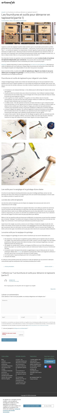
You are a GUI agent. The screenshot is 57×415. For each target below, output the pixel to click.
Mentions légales (5, 379)
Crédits (3, 369)
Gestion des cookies (6, 377)
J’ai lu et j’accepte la (15, 328)
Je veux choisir (48, 406)
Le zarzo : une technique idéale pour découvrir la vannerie (21, 361)
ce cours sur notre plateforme (38, 64)
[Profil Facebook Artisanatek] (45, 366)
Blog (2, 359)
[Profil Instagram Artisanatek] (50, 366)
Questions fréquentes (6, 366)
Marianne (3, 64)
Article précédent (8, 266)
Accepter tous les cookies (32, 406)
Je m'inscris (49, 361)
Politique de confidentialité (21, 328)
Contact (3, 361)
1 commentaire (5, 20)
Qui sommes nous (5, 367)
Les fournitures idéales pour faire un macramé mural (21, 379)
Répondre (53, 289)
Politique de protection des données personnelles (11, 410)
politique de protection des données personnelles (38, 325)
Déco (11, 20)
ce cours (20, 251)
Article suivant (49, 266)
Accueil (3, 12)
